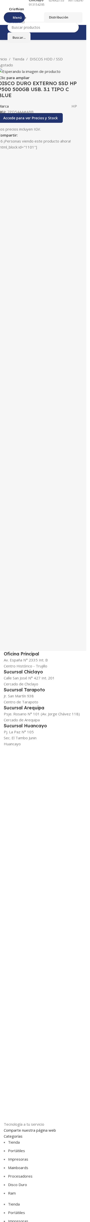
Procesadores (20, 1176)
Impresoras (18, 1159)
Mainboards (18, 1167)
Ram (12, 1193)
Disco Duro (17, 1184)
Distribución (58, 17)
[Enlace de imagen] (34, 933)
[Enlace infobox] (14, 15)
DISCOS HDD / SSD (46, 58)
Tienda (18, 58)
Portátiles (16, 1150)
